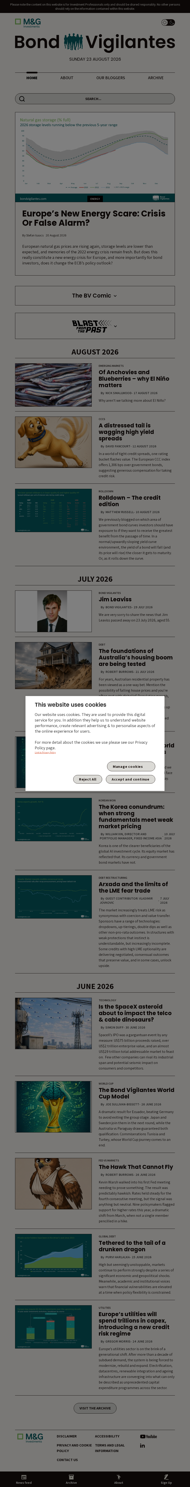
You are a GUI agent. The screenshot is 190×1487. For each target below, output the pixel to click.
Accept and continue (130, 779)
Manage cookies (128, 766)
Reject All (87, 779)
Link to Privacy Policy (45, 752)
